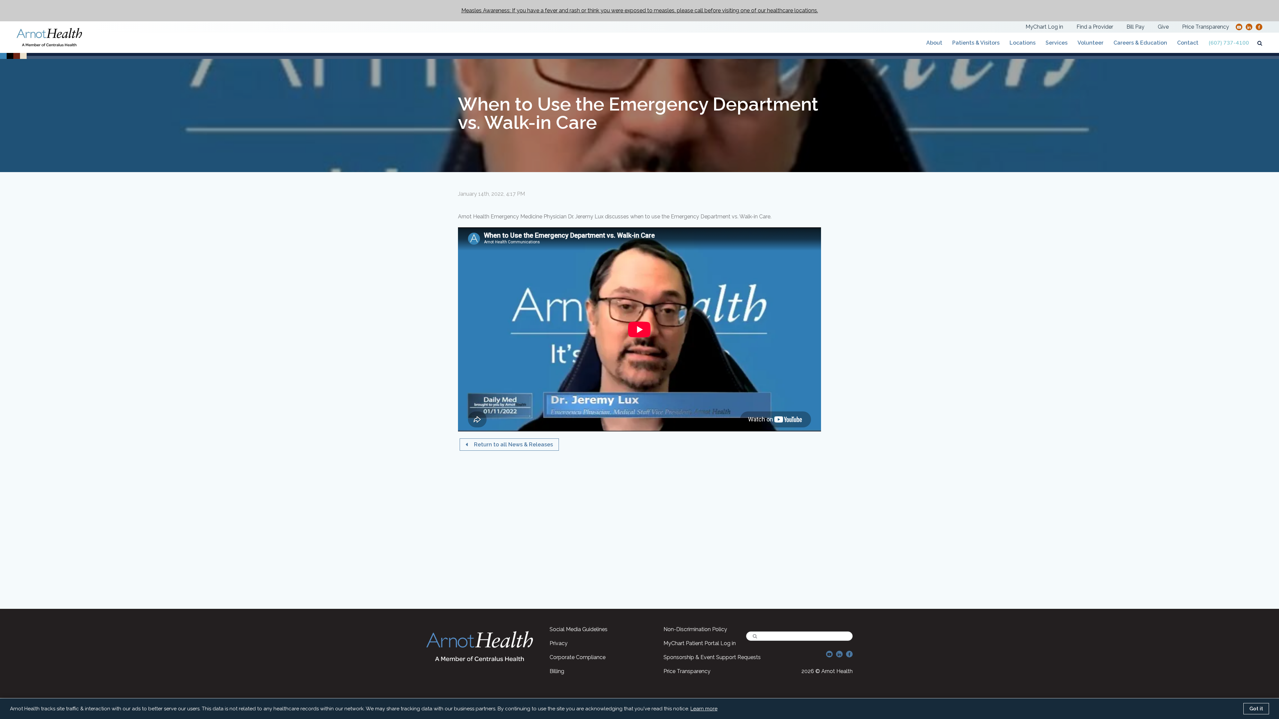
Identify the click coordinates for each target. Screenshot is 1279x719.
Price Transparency (1205, 27)
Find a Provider (1094, 27)
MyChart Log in (1044, 27)
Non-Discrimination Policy (695, 629)
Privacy (559, 643)
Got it (1256, 709)
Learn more (703, 709)
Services (1056, 43)
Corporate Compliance (578, 657)
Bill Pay (1135, 27)
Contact (1187, 43)
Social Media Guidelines (579, 629)
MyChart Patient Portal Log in (699, 643)
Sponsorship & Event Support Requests (712, 657)
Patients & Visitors (976, 43)
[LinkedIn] (1249, 27)
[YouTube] (1239, 27)
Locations (1023, 43)
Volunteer (1090, 43)
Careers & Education (1140, 43)
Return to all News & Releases (513, 444)
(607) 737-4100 (1228, 43)
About (934, 43)
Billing (557, 671)
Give (1163, 27)
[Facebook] (1259, 27)
